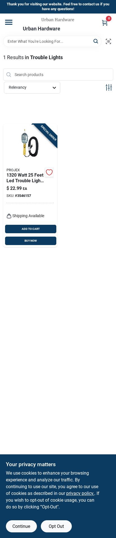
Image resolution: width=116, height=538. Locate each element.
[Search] (96, 41)
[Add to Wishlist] (49, 172)
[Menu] (8, 22)
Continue (21, 526)
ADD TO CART (31, 228)
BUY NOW (30, 240)
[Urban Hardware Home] (58, 19)
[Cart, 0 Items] (105, 23)
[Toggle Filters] (109, 87)
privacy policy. (80, 493)
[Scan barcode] (108, 41)
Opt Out (56, 526)
